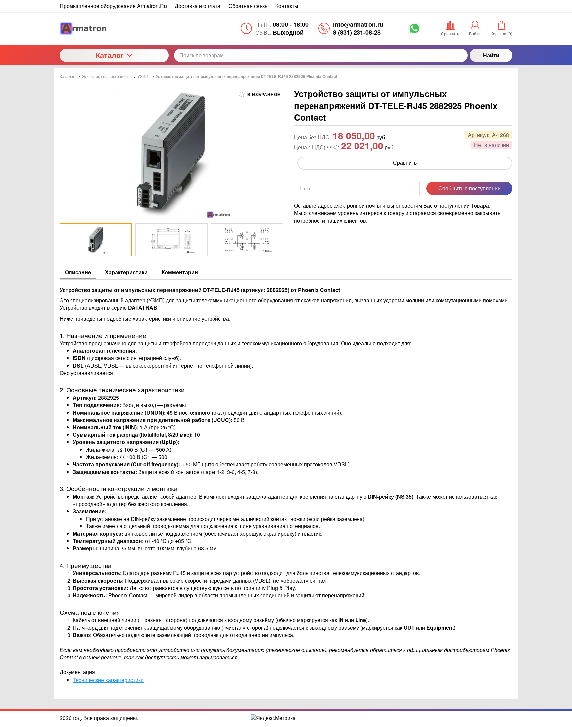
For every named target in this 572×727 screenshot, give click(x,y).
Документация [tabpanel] (285, 485)
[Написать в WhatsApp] (414, 30)
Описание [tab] (78, 272)
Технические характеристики (108, 680)
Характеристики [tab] (126, 272)
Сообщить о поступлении (469, 188)
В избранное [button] (263, 94)
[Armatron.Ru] (114, 28)
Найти (491, 55)
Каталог (109, 55)
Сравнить (405, 162)
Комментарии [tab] (180, 272)
